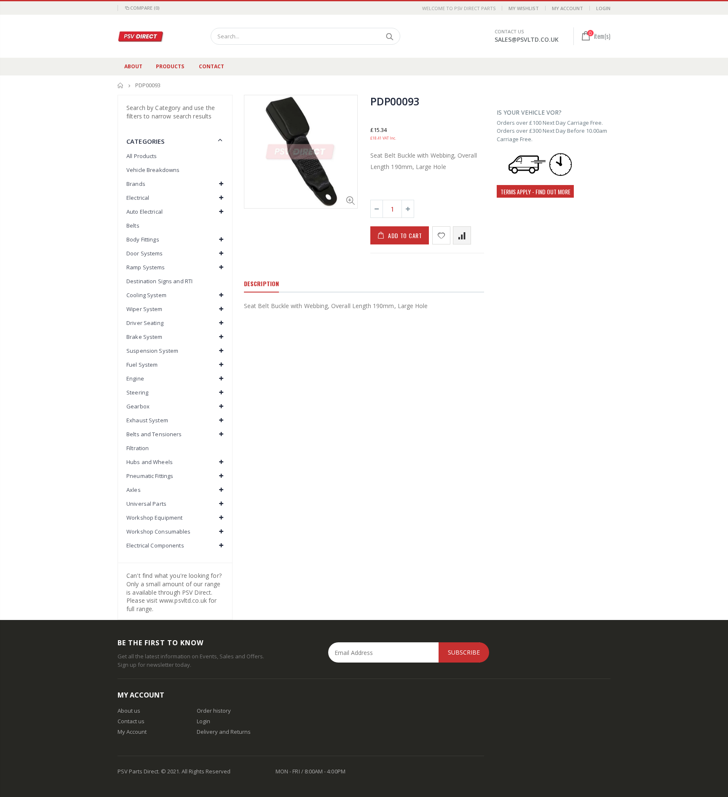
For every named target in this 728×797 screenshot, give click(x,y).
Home (121, 85)
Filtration (137, 448)
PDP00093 (394, 101)
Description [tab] (261, 283)
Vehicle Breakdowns (152, 170)
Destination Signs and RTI (159, 281)
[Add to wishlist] (441, 235)
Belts (132, 225)
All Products (141, 156)
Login (603, 8)
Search (389, 36)
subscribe (464, 652)
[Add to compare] (462, 235)
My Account (567, 8)
